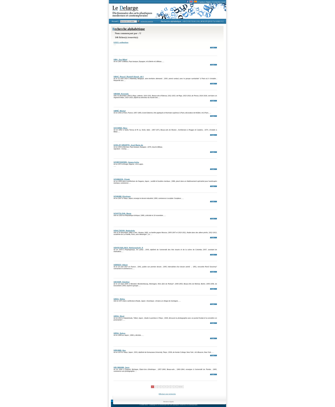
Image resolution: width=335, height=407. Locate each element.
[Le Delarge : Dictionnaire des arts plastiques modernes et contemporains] (124, 15)
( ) (129, 77)
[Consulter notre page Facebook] (187, 2)
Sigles (208, 2)
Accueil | (115, 21)
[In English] (191, 2)
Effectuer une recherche (167, 394)
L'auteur (201, 2)
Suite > (213, 47)
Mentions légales (168, 401)
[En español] (195, 2)
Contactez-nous (218, 2)
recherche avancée (147, 21)
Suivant (180, 386)
